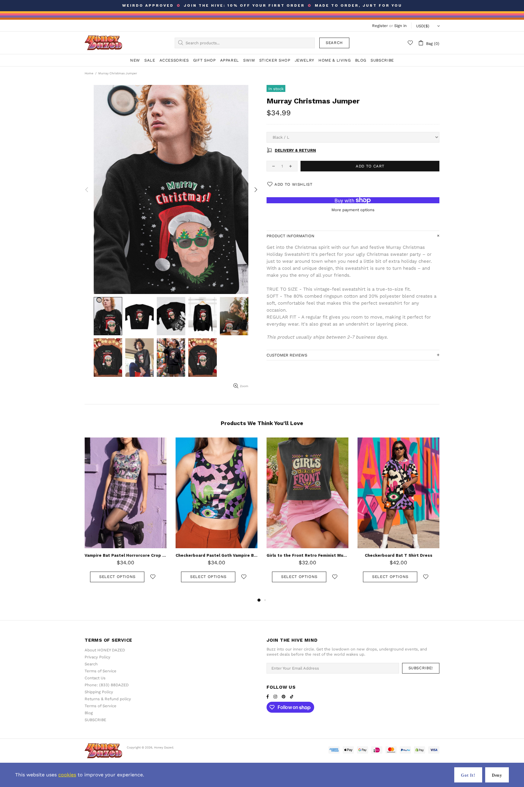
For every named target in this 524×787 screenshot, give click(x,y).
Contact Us (95, 678)
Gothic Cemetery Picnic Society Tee (399, 555)
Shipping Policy (99, 692)
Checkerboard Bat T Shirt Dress (216, 555)
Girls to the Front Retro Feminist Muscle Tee (125, 555)
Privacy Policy (97, 657)
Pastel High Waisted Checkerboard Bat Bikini (307, 555)
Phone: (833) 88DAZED (107, 685)
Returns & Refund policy (108, 699)
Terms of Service (100, 671)
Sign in (400, 25)
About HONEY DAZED (105, 650)
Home (89, 73)
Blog (89, 713)
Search (334, 42)
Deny (497, 775)
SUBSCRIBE (95, 720)
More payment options (353, 210)
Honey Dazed (103, 42)
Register (380, 25)
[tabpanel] (307, 515)
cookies (67, 775)
